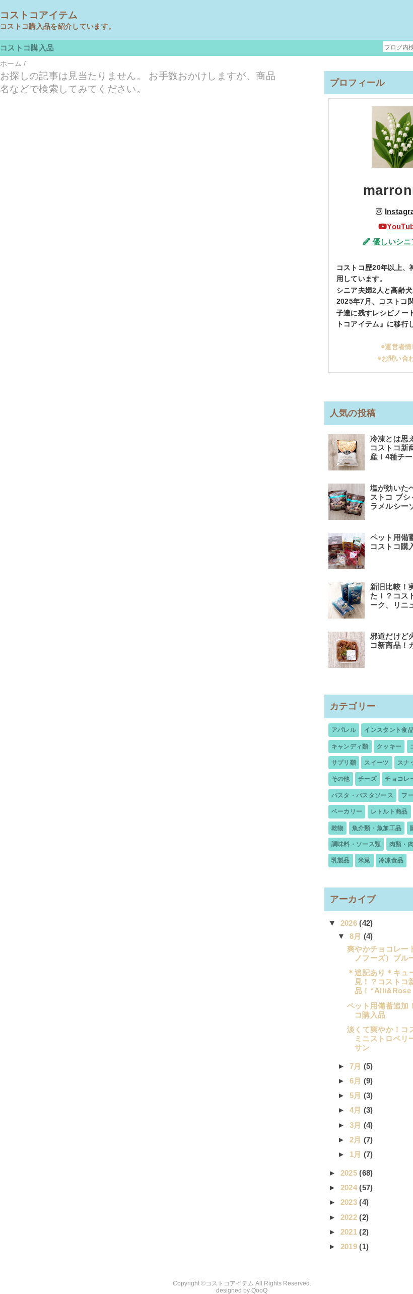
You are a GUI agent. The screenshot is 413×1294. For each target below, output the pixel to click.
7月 (357, 1066)
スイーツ (376, 762)
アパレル (343, 729)
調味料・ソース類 (356, 844)
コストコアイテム (39, 15)
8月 (357, 936)
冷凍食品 (391, 860)
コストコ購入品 (27, 47)
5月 (357, 1095)
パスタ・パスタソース (362, 795)
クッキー (389, 746)
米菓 (364, 860)
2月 (357, 1139)
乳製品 (340, 860)
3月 (357, 1125)
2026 (350, 923)
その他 (340, 778)
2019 (350, 1246)
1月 (357, 1154)
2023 (350, 1202)
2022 (350, 1217)
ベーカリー (347, 811)
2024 (350, 1187)
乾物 (337, 828)
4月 (357, 1110)
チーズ (367, 778)
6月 (357, 1080)
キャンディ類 (350, 746)
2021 (350, 1232)
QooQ (259, 1290)
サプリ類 (343, 762)
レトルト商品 (389, 811)
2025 (350, 1173)
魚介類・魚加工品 (377, 828)
